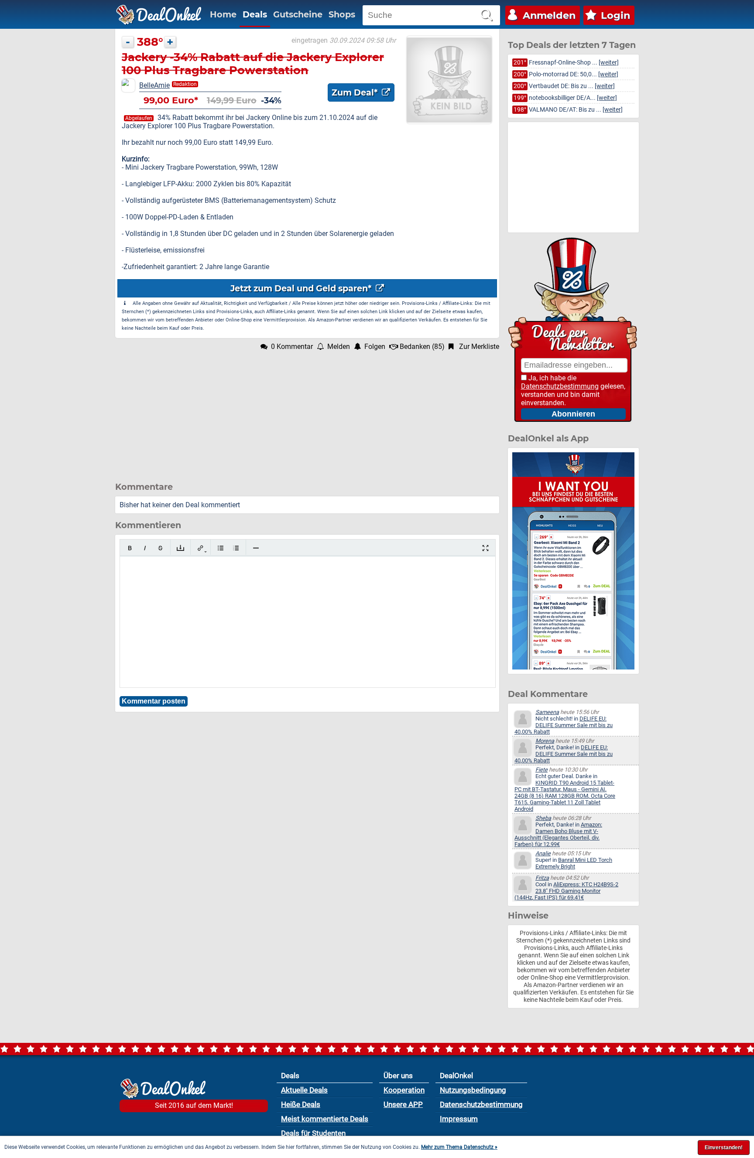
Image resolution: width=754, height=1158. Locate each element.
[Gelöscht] (160, 548)
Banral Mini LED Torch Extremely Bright (573, 863)
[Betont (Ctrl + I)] (145, 548)
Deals (255, 14)
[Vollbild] (485, 548)
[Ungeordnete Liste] (220, 548)
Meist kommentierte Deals (324, 1118)
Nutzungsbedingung (473, 1090)
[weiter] (609, 62)
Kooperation (404, 1090)
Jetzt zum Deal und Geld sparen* (302, 288)
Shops (342, 14)
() (422, 346)
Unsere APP (403, 1104)
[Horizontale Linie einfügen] (256, 548)
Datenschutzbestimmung (560, 386)
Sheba (543, 818)
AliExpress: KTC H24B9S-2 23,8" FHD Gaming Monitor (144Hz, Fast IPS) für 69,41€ (566, 891)
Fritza (542, 877)
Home (223, 14)
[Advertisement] (307, 412)
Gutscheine (297, 14)
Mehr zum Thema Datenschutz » (459, 1147)
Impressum (459, 1118)
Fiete (541, 769)
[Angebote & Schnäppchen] (158, 15)
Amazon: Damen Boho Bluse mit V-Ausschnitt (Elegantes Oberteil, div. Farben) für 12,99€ (558, 834)
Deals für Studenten (313, 1133)
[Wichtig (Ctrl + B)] (129, 548)
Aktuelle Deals (304, 1090)
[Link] (200, 548)
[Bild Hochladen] (180, 548)
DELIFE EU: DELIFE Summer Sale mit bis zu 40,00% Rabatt (563, 725)
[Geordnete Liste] (235, 548)
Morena (544, 741)
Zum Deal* (356, 92)
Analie (543, 853)
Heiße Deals (300, 1104)
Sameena (547, 712)
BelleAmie (154, 85)
